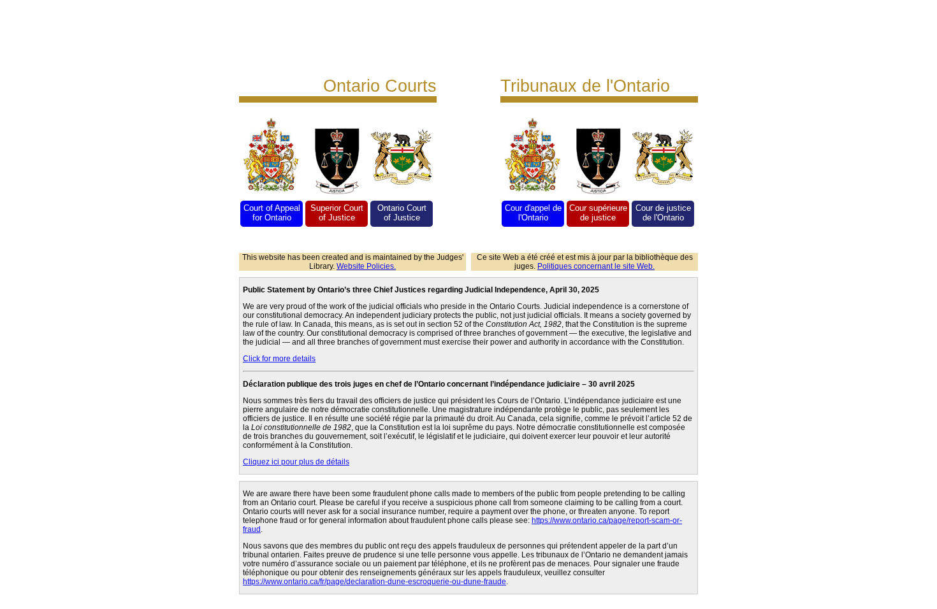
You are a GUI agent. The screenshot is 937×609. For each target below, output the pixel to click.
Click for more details (279, 358)
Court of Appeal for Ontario (271, 212)
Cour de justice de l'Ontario (663, 212)
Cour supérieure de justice (598, 212)
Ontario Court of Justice (401, 212)
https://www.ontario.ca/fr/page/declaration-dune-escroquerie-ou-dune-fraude (374, 581)
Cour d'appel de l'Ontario (533, 212)
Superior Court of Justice (336, 212)
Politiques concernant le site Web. (596, 266)
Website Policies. (366, 266)
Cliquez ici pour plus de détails (296, 461)
